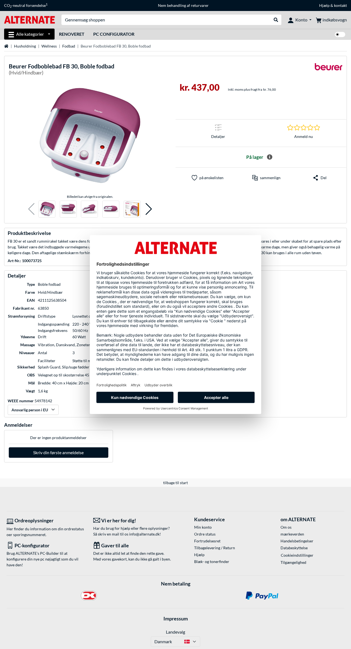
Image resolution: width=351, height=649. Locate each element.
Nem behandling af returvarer (183, 5)
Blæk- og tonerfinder (211, 561)
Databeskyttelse (294, 547)
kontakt (340, 5)
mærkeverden (292, 534)
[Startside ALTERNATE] (29, 19)
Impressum (175, 618)
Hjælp (324, 5)
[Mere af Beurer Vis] (328, 70)
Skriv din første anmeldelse (58, 452)
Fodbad (68, 46)
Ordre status (205, 534)
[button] (31, 209)
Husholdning (25, 46)
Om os (286, 527)
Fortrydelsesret (207, 541)
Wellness (49, 46)
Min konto (203, 527)
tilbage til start (175, 482)
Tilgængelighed (293, 562)
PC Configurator (113, 34)
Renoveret (71, 34)
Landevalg (175, 631)
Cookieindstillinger (297, 555)
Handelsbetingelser (297, 541)
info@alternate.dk (144, 534)
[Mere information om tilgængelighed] (269, 157)
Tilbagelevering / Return (214, 547)
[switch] (340, 34)
